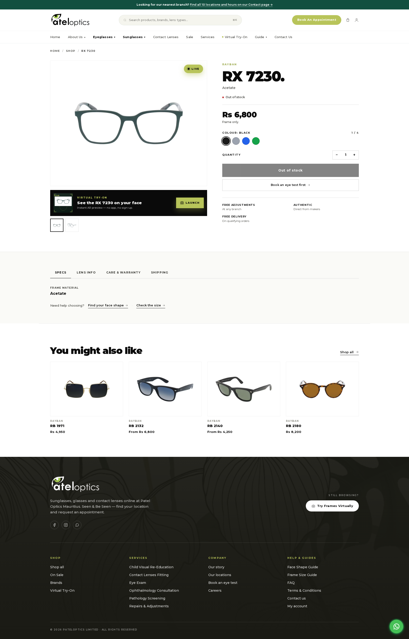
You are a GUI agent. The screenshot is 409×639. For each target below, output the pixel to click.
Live (195, 69)
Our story (216, 567)
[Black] (226, 141)
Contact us (296, 598)
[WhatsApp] (77, 525)
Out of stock (290, 170)
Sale (189, 37)
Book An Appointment (316, 20)
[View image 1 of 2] (56, 225)
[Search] (125, 20)
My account (297, 606)
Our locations (219, 575)
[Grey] (236, 141)
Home (55, 37)
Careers (215, 590)
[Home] (70, 20)
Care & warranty (123, 272)
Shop (71, 51)
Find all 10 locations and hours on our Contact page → (231, 4)
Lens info (86, 272)
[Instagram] (66, 525)
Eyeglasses (104, 37)
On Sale (56, 575)
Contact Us (283, 37)
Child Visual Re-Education (151, 567)
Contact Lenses (166, 37)
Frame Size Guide (302, 575)
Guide (261, 37)
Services (207, 37)
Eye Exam (137, 583)
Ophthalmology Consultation (154, 590)
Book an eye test (222, 583)
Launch (193, 202)
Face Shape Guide (302, 567)
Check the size (148, 305)
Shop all (347, 352)
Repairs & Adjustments (149, 606)
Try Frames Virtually (335, 506)
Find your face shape (106, 305)
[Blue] (246, 141)
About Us (75, 37)
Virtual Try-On (236, 37)
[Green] (256, 141)
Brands (56, 583)
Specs (60, 272)
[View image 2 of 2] (72, 225)
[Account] (356, 20)
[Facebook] (54, 525)
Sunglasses (134, 37)
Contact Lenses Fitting (149, 575)
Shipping (160, 272)
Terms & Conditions (304, 590)
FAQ (291, 583)
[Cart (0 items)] (348, 20)
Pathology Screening (147, 598)
